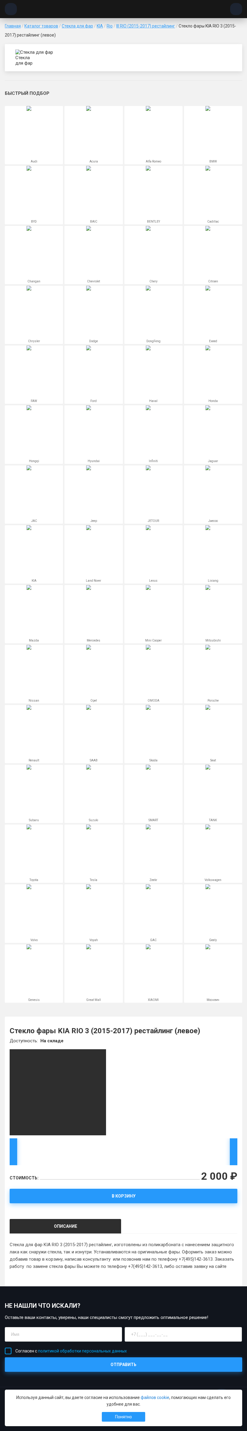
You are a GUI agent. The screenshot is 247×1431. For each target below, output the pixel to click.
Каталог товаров (41, 26)
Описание (65, 1226)
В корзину (124, 1196)
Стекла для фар (77, 26)
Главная (13, 26)
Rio (110, 26)
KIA (100, 26)
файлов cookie (155, 1397)
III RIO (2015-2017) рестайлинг (145, 26)
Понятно (123, 1416)
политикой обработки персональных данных (82, 1351)
